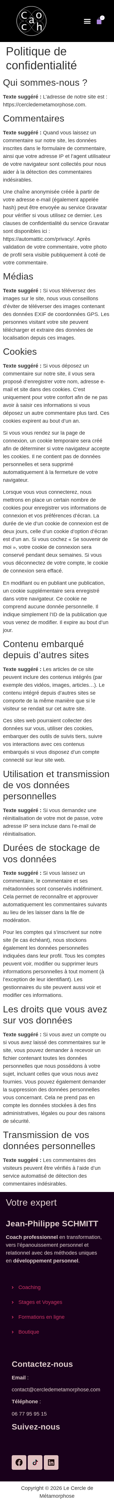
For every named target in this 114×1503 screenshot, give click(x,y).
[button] (87, 21)
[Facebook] (19, 1462)
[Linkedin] (51, 1462)
